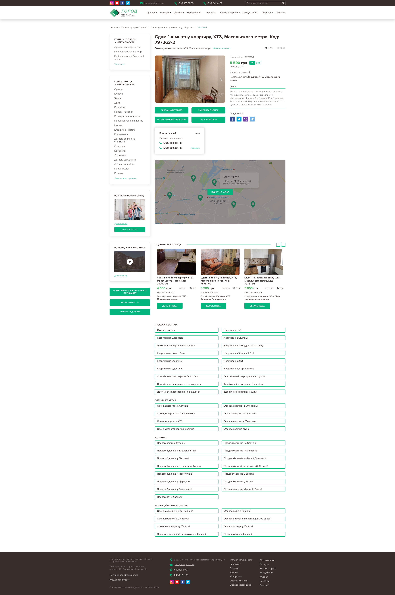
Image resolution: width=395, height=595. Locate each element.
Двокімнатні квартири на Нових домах (178, 391)
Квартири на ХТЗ (233, 360)
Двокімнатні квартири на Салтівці (176, 345)
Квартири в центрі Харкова (239, 368)
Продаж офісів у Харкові (238, 534)
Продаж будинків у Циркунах (173, 481)
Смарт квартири (166, 330)
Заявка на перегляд (171, 110)
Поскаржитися (208, 119)
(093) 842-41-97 (215, 3)
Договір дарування (125, 159)
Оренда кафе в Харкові (237, 511)
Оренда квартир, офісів (127, 47)
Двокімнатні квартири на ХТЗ (240, 391)
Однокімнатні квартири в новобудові (244, 376)
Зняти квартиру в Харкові (134, 27)
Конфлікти (120, 150)
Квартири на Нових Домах (172, 353)
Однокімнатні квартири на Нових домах (179, 384)
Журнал (266, 12)
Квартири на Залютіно (169, 360)
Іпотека (118, 125)
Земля (117, 98)
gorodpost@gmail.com (154, 3)
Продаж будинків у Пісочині (173, 458)
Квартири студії (232, 330)
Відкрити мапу (220, 192)
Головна (114, 27)
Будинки (234, 568)
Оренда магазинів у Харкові (173, 518)
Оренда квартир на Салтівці (172, 405)
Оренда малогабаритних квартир (175, 428)
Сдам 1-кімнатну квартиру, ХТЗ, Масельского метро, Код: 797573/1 (262, 280)
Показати (195, 148)
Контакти (280, 12)
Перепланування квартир (128, 120)
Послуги (210, 12)
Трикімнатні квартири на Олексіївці (243, 384)
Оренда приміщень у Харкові (173, 526)
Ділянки (234, 572)
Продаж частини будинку (171, 443)
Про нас (150, 12)
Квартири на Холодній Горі (239, 353)
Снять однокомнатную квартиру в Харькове (172, 27)
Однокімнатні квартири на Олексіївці (178, 376)
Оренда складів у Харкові (238, 526)
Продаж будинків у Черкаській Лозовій (246, 466)
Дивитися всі (120, 223)
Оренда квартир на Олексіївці (241, 405)
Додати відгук (130, 229)
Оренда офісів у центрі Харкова (175, 511)
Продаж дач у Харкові (169, 496)
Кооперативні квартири (127, 116)
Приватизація (121, 168)
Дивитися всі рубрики (125, 178)
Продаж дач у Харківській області (243, 489)
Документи (120, 155)
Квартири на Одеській (169, 368)
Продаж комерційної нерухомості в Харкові (181, 534)
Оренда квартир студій (236, 428)
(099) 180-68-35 (186, 3)
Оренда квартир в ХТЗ (169, 421)
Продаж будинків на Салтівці (240, 443)
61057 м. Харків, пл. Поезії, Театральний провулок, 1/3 (199, 559)
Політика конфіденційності (124, 575)
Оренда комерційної (241, 584)
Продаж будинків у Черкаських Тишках (179, 466)
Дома (117, 102)
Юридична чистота (124, 129)
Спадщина (120, 146)
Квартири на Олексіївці (170, 337)
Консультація (250, 12)
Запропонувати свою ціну (171, 119)
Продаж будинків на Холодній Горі (176, 450)
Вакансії (264, 585)
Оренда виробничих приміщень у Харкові (247, 518)
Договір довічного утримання (124, 140)
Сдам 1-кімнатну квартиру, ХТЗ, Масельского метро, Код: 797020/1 (175, 280)
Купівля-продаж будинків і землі (129, 58)
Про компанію (267, 560)
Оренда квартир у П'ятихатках (241, 421)
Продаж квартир (123, 111)
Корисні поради (229, 12)
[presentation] (158, 79)
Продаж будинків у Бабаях (239, 473)
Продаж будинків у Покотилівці (174, 473)
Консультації (266, 572)
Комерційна (236, 576)
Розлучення (121, 134)
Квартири (235, 564)
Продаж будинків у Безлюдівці (174, 489)
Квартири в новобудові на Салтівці (243, 345)
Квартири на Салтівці (236, 337)
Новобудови (194, 12)
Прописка (119, 107)
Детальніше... (169, 306)
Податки (119, 173)
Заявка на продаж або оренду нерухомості (130, 291)
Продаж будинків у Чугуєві (239, 481)
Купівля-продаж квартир (128, 51)
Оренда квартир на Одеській (240, 413)
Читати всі (119, 64)
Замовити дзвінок (130, 312)
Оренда (118, 89)
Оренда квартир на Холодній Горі (176, 413)
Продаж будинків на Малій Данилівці (245, 458)
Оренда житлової (239, 580)
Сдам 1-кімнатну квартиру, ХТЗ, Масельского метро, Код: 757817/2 (219, 280)
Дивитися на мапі (222, 48)
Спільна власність (124, 164)
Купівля (118, 93)
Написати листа (130, 302)
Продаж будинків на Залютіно (240, 450)
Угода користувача (120, 579)
